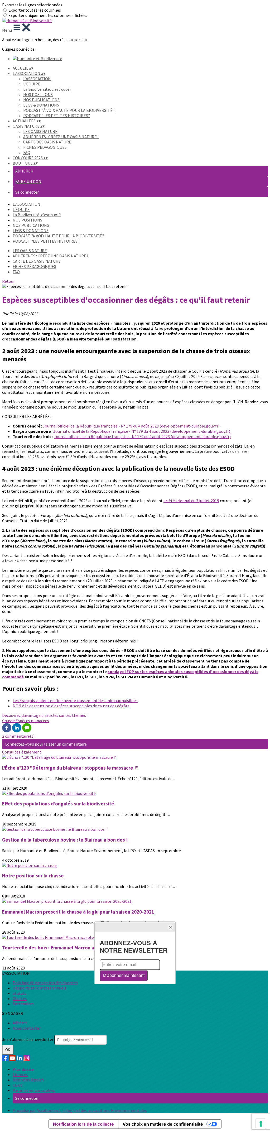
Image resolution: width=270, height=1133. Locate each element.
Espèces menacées (32, 720)
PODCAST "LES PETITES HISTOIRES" (56, 115)
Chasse (9, 720)
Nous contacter (27, 1028)
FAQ (26, 152)
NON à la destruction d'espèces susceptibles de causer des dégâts (71, 705)
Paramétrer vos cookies (34, 1090)
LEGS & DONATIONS (41, 105)
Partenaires (23, 1003)
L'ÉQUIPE (31, 84)
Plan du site (23, 1069)
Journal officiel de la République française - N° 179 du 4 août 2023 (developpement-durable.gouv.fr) (131, 426)
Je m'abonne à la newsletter (28, 1039)
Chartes (20, 998)
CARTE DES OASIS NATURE (47, 142)
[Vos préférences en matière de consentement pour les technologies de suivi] (261, 1124)
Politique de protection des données (45, 982)
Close (170, 927)
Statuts (19, 993)
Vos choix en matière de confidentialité (163, 1124)
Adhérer (20, 1022)
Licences (20, 1074)
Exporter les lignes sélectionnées (32, 4)
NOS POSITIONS (38, 94)
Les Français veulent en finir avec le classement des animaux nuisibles (75, 700)
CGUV (17, 1085)
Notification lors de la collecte (83, 1124)
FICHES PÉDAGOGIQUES (45, 147)
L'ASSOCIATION (37, 78)
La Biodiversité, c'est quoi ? (47, 89)
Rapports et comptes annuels (39, 988)
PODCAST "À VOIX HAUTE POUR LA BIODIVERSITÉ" (68, 110)
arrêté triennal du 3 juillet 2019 (191, 500)
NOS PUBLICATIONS (41, 99)
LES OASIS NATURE (40, 131)
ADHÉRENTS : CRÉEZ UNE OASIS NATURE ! (61, 136)
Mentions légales (28, 1079)
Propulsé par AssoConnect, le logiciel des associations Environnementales (80, 1110)
